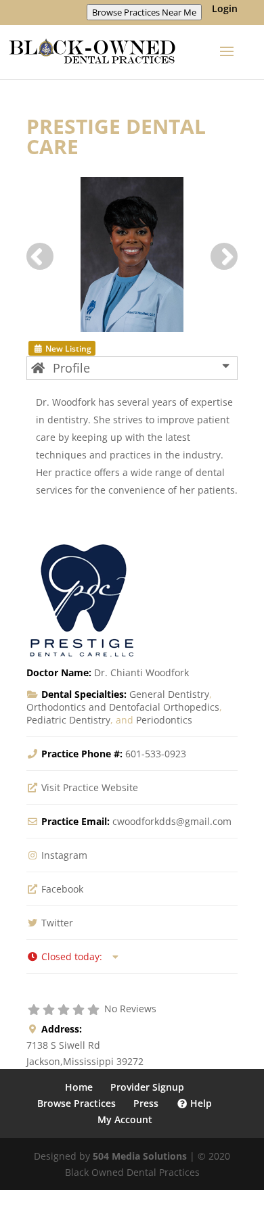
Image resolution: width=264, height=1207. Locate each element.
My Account (124, 1119)
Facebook (62, 888)
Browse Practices (76, 1103)
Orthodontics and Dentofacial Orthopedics (122, 707)
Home (79, 1087)
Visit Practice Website (89, 787)
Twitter (57, 922)
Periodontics (164, 719)
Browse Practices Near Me (144, 12)
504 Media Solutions (140, 1156)
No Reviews (130, 1008)
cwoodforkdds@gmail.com (172, 821)
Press (145, 1103)
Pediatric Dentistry (68, 719)
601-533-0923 (155, 753)
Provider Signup (147, 1087)
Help (200, 1103)
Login (225, 9)
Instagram (64, 855)
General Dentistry (169, 694)
